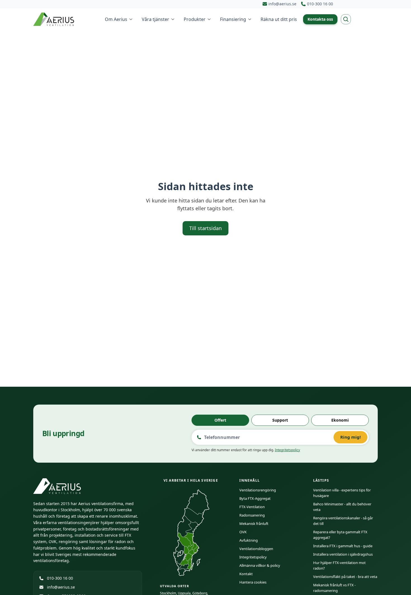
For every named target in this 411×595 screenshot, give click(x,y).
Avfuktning (248, 540)
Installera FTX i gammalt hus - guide (342, 545)
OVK (243, 531)
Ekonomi (340, 420)
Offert (220, 420)
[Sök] (346, 19)
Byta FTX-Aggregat (255, 498)
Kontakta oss (320, 19)
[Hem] (54, 19)
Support (280, 420)
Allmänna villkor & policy (259, 565)
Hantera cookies (252, 582)
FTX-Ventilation (252, 506)
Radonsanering (252, 515)
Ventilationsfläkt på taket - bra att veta (345, 576)
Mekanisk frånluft (253, 523)
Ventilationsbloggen (256, 548)
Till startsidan (205, 228)
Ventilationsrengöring (257, 490)
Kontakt (246, 573)
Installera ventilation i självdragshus (343, 554)
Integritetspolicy (287, 450)
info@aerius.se (61, 587)
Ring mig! (350, 437)
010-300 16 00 (60, 578)
